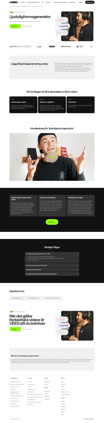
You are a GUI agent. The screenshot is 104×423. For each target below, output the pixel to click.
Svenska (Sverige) (88, 419)
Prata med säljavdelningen (60, 2)
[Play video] (52, 157)
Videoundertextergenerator (16, 396)
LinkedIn (63, 404)
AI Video (29, 386)
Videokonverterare (14, 401)
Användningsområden (33, 2)
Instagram (63, 409)
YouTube (63, 401)
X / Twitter (63, 406)
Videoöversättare (14, 406)
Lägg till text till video (15, 386)
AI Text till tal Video (31, 399)
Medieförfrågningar (65, 394)
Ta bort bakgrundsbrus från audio (34, 394)
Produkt (22, 2)
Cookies (63, 389)
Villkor (62, 386)
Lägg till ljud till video (15, 381)
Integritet (63, 384)
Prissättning (72, 2)
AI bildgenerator (31, 384)
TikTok (62, 411)
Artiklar (45, 394)
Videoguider (47, 399)
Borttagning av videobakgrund (34, 402)
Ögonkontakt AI (31, 392)
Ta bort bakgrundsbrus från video (34, 397)
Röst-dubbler (30, 404)
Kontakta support (65, 392)
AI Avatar (29, 381)
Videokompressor (14, 398)
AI (42, 2)
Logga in (80, 2)
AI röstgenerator (31, 389)
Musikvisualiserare (26, 6)
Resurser (48, 2)
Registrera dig (89, 2)
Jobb (62, 381)
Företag (46, 384)
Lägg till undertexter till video (16, 384)
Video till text (13, 403)
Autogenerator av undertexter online (14, 392)
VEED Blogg (47, 391)
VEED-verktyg (16, 6)
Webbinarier (47, 396)
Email (62, 414)
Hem (10, 6)
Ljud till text (12, 389)
